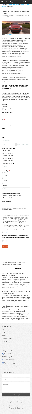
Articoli (3, 329)
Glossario (4, 335)
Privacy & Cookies (7, 338)
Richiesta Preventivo (13, 4)
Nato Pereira (9, 34)
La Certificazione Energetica (12, 366)
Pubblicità (4, 341)
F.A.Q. (3, 332)
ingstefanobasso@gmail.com (12, 363)
